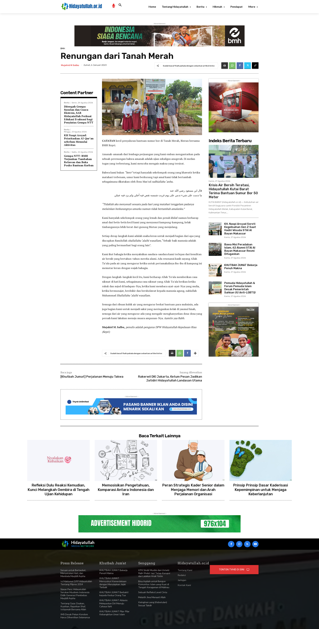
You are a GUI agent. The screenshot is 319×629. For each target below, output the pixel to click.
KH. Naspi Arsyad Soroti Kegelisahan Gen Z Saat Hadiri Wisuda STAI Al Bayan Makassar (240, 228)
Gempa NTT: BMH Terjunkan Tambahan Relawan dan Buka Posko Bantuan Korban (79, 160)
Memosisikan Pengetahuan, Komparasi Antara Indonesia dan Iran (126, 489)
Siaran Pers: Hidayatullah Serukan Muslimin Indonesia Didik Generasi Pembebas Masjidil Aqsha (74, 594)
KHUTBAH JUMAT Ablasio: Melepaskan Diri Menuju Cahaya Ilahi (113, 603)
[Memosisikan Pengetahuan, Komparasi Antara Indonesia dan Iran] (126, 460)
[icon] (113, 5)
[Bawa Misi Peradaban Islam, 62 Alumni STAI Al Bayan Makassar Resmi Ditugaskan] (215, 249)
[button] (120, 5)
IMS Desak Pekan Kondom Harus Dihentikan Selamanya (75, 616)
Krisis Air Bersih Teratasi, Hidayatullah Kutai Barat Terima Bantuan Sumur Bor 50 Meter (233, 191)
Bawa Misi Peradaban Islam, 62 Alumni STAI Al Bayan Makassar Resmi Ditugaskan (239, 249)
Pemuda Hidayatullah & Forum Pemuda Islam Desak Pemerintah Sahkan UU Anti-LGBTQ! (240, 287)
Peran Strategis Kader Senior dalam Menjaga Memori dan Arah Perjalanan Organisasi (193, 489)
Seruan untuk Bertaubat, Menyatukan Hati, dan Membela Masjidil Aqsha (73, 573)
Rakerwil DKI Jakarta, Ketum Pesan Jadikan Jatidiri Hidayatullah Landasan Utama (170, 378)
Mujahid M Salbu (70, 65)
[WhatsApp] (232, 65)
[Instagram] (239, 544)
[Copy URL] (255, 65)
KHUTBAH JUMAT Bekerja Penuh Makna (240, 266)
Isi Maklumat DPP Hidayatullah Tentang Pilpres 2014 (76, 583)
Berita (66, 103)
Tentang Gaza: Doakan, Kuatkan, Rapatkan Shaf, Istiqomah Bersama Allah (73, 606)
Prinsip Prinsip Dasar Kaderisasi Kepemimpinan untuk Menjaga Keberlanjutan (260, 489)
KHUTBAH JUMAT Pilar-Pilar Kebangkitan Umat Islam (114, 613)
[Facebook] (240, 65)
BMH (62, 48)
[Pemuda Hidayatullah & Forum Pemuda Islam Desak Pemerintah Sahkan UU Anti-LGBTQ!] (215, 287)
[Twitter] (247, 65)
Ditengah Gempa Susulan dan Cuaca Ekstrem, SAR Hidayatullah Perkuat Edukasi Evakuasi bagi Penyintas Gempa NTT (78, 114)
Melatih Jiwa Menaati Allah (152, 597)
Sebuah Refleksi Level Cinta (152, 592)
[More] (195, 353)
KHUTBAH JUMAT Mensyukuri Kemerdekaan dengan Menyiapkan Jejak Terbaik (112, 583)
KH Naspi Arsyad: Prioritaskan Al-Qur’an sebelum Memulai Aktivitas (79, 140)
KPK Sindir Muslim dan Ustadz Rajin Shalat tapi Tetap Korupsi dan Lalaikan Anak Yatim (154, 573)
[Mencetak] (224, 65)
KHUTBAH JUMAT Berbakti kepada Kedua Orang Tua (113, 594)
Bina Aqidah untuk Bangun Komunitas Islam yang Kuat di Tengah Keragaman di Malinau (153, 584)
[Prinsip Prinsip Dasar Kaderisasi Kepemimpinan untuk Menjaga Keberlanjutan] (260, 460)
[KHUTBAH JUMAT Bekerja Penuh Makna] (215, 269)
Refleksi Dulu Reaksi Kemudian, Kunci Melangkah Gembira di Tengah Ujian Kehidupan (58, 489)
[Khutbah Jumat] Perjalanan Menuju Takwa (91, 376)
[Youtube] (255, 544)
